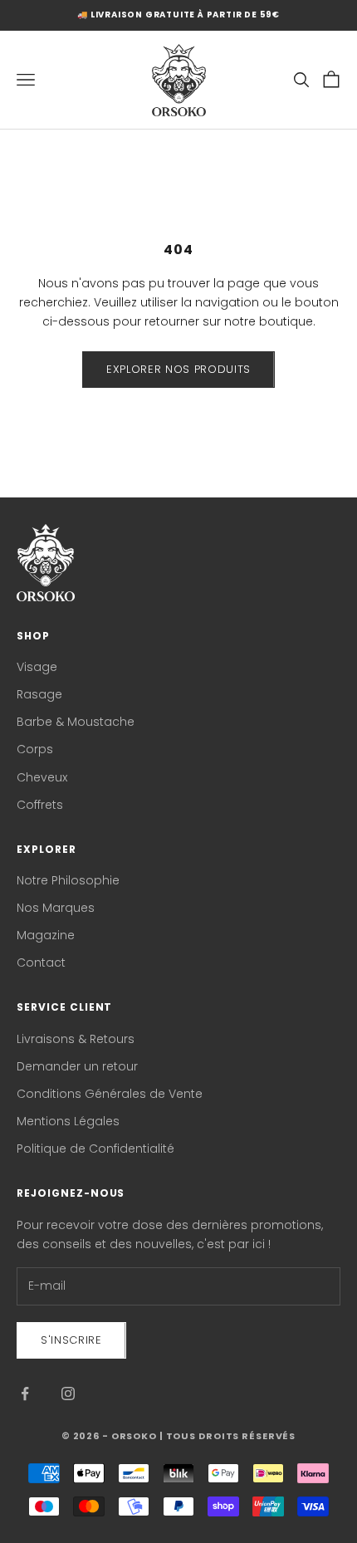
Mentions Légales (68, 1121)
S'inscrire (71, 1340)
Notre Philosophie (68, 880)
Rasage (39, 694)
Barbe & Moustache (75, 721)
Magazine (46, 935)
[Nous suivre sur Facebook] (25, 1393)
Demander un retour (77, 1066)
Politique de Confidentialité (95, 1148)
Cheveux (42, 777)
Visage (37, 667)
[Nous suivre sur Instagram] (68, 1393)
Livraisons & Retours (75, 1039)
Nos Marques (56, 907)
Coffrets (40, 804)
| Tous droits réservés (227, 1436)
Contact (41, 962)
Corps (35, 749)
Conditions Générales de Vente (110, 1093)
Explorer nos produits (178, 369)
